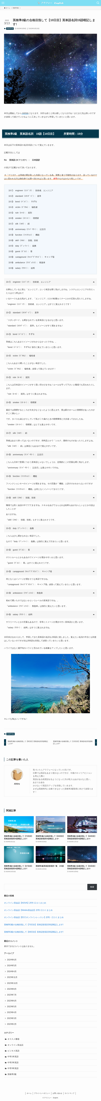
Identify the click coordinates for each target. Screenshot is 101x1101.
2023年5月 (12, 1006)
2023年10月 (12, 983)
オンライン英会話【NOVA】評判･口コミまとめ (25, 903)
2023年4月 (12, 1012)
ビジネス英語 (13, 1051)
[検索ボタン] (98, 3)
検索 (92, 887)
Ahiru (17, 784)
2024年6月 (12, 960)
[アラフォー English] (50, 3)
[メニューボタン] (3, 3)
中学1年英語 (13, 1057)
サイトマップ (69, 1093)
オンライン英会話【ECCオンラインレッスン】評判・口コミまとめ (34, 917)
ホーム (29, 1093)
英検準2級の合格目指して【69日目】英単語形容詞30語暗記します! (34, 932)
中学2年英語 (13, 1062)
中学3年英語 (13, 1068)
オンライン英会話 (15, 1045)
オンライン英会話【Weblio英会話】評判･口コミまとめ (28, 910)
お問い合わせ (57, 1093)
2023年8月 (12, 989)
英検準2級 (10, 28)
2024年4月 (12, 971)
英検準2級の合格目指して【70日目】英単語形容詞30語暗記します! (34, 925)
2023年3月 (12, 1018)
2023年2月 (12, 1024)
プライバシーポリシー (42, 1093)
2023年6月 (12, 1001)
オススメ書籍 (13, 1039)
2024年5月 (12, 965)
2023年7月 (12, 995)
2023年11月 (12, 977)
